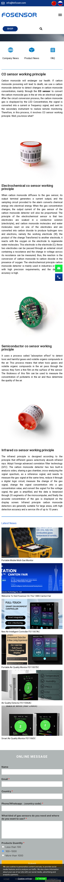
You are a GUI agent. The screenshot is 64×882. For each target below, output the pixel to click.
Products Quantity (12, 843)
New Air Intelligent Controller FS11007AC (20, 631)
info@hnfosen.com (16, 2)
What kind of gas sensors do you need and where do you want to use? (30, 817)
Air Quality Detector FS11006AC (16, 703)
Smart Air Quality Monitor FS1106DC (18, 738)
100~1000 (11, 851)
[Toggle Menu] (60, 15)
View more (23, 874)
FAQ (53, 58)
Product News (31, 58)
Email (5, 779)
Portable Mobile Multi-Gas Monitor (17, 560)
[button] (10, 28)
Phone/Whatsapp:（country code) (22, 803)
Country (7, 791)
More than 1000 (14, 855)
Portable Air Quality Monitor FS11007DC (20, 667)
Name (4, 766)
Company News (10, 58)
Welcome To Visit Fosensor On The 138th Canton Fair (26, 596)
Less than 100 (13, 846)
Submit (32, 863)
